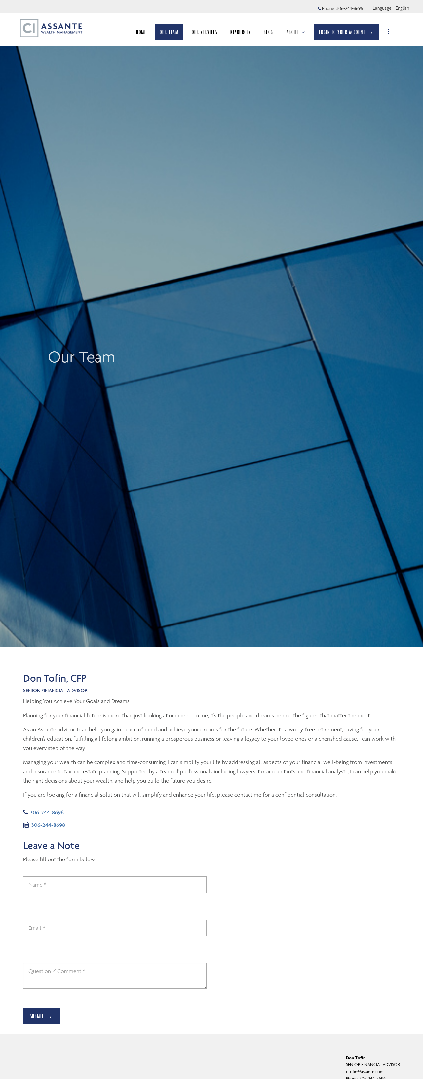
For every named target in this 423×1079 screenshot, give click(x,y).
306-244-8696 (349, 8)
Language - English (391, 8)
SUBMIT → (41, 1016)
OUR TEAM (169, 32)
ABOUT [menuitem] (293, 32)
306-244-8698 (48, 824)
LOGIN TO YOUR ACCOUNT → (347, 32)
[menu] (389, 32)
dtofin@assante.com (365, 1071)
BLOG (268, 32)
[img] (211, 323)
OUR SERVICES (204, 32)
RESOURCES (240, 32)
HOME (141, 32)
